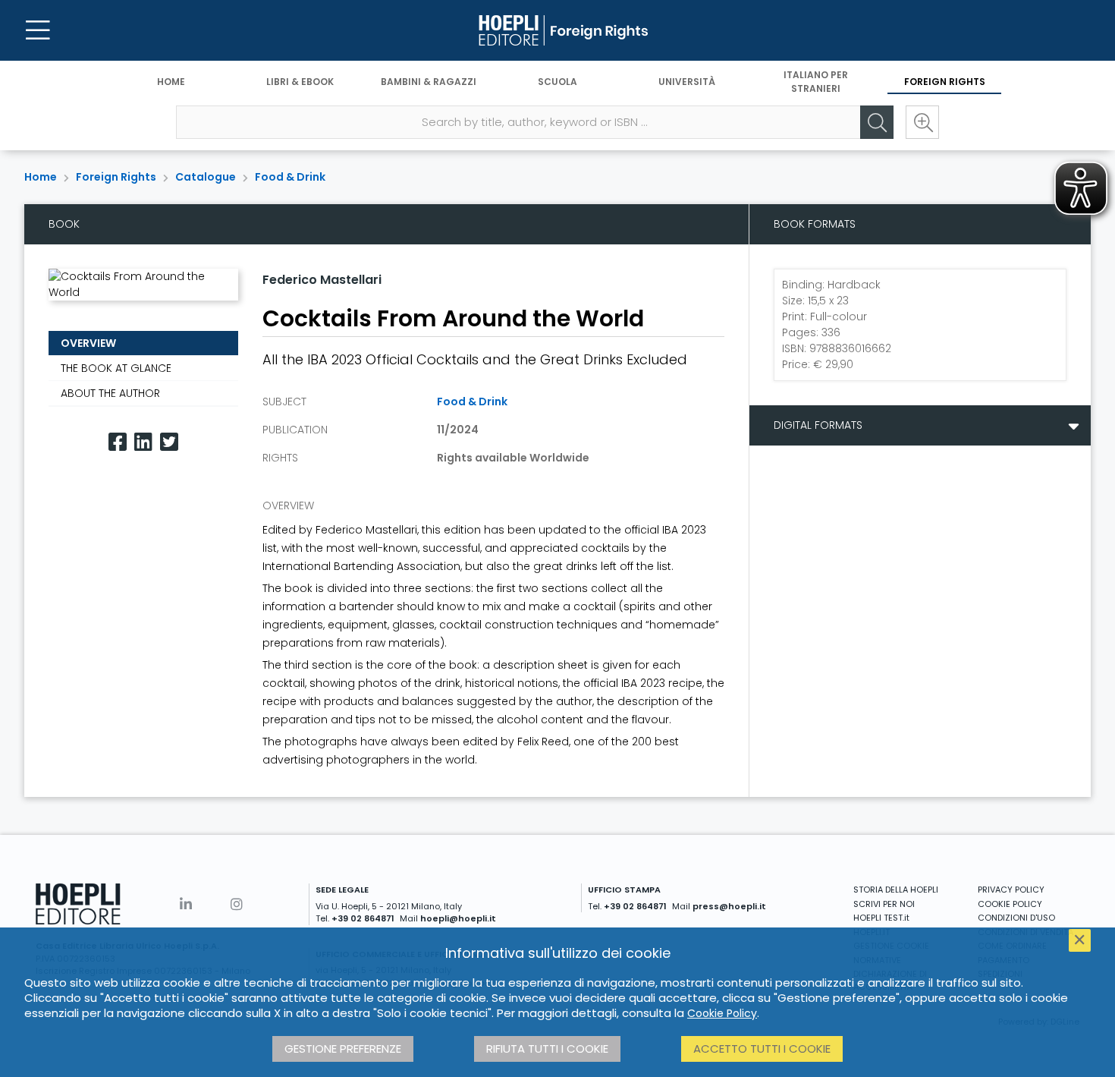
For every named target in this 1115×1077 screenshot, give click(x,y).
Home (171, 81)
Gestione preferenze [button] (342, 1049)
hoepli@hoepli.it (458, 918)
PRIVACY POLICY (1011, 889)
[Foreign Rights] (557, 30)
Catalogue (205, 176)
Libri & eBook (300, 81)
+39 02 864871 (362, 918)
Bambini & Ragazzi (428, 81)
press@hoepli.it (729, 906)
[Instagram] (237, 904)
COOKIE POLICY (1010, 904)
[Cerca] (877, 122)
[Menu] (38, 30)
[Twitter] (169, 442)
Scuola (557, 81)
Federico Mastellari (322, 279)
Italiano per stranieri (816, 81)
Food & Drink (290, 176)
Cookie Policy (722, 1013)
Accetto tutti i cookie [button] (762, 1049)
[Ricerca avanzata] (922, 122)
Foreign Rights (944, 81)
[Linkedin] (143, 442)
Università (686, 81)
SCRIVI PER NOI (884, 904)
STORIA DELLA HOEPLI (895, 889)
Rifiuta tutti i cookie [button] (547, 1049)
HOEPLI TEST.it (881, 918)
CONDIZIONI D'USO (1016, 918)
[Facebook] (117, 442)
